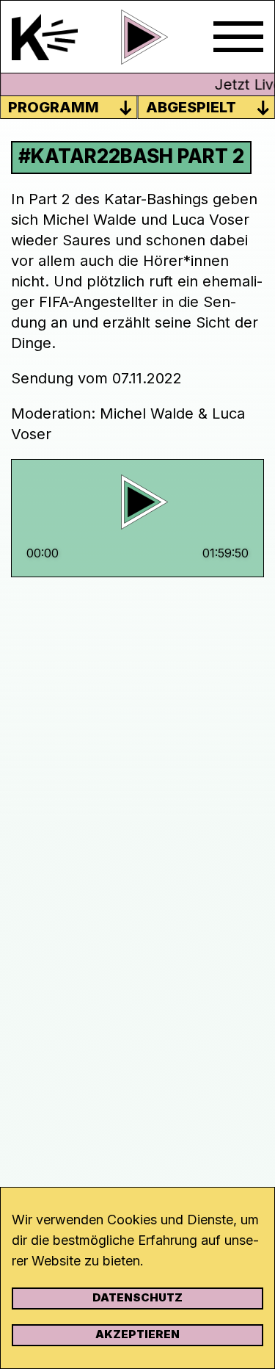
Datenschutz (137, 1297)
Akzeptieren (137, 1334)
